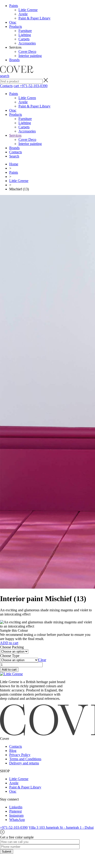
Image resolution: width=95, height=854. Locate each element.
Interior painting (30, 56)
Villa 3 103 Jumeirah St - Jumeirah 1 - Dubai (61, 827)
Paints (13, 6)
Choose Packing (12, 647)
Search (14, 156)
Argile (23, 14)
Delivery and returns (24, 763)
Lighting (24, 35)
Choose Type (9, 656)
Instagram (16, 815)
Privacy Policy (19, 755)
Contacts (6, 86)
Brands (14, 60)
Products (15, 26)
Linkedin (15, 807)
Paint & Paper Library (34, 18)
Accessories (27, 43)
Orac (12, 22)
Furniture (25, 31)
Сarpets (24, 39)
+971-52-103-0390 (34, 86)
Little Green (27, 98)
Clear (42, 660)
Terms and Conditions (25, 759)
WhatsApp (17, 820)
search (4, 76)
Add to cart (9, 669)
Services (15, 135)
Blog (12, 751)
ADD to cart (9, 643)
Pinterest (15, 811)
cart (17, 86)
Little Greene (28, 10)
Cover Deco (27, 51)
